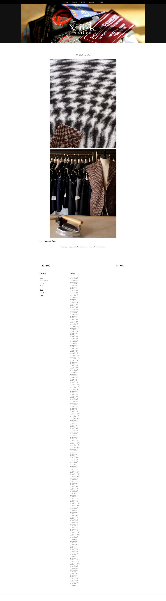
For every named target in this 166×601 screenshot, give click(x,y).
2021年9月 (74, 421)
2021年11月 (75, 416)
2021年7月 (74, 426)
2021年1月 (74, 440)
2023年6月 (74, 370)
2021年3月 (74, 435)
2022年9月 (74, 392)
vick (88, 55)
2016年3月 (74, 580)
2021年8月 (74, 423)
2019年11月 (75, 474)
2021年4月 (74, 433)
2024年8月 (74, 336)
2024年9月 (74, 334)
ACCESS (74, 2)
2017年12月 (75, 530)
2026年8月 (74, 278)
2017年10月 (75, 534)
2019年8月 (74, 481)
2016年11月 (75, 561)
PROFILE (91, 2)
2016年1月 (74, 585)
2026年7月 (74, 280)
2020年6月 (74, 457)
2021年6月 (74, 428)
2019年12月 (75, 472)
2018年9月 (74, 508)
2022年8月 (74, 394)
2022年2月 (74, 409)
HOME (66, 2)
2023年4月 (74, 375)
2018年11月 (75, 503)
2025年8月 (74, 307)
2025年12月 (75, 297)
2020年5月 (74, 459)
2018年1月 (74, 527)
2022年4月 (74, 404)
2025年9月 (74, 305)
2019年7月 (74, 484)
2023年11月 (75, 358)
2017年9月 (74, 537)
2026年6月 (74, 283)
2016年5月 (74, 576)
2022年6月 (74, 399)
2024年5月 (74, 343)
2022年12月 (75, 384)
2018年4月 (74, 520)
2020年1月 (74, 469)
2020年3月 (74, 464)
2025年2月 (74, 322)
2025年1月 (74, 324)
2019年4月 (74, 491)
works (82, 246)
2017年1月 (74, 556)
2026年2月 (74, 292)
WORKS (101, 2)
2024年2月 (74, 351)
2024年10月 (75, 331)
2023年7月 (74, 367)
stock (42, 283)
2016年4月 (74, 578)
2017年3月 (74, 551)
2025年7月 (74, 309)
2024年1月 (74, 353)
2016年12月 (75, 559)
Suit (41, 290)
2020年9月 (74, 450)
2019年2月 (74, 496)
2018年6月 (74, 515)
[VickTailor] (83, 34)
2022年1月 (74, 411)
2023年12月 (75, 355)
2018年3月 (74, 522)
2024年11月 (75, 329)
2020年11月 (75, 445)
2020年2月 (74, 467)
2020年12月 (75, 443)
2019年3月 (74, 493)
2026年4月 (74, 288)
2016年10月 (75, 564)
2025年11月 (75, 300)
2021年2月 (74, 438)
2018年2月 (74, 525)
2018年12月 (75, 501)
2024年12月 (75, 326)
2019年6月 (74, 486)
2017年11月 (75, 532)
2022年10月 (75, 389)
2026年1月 (74, 295)
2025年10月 (75, 302)
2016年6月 (74, 573)
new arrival (44, 280)
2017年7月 (74, 542)
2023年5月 (74, 372)
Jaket (42, 292)
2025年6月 (74, 312)
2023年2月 (74, 380)
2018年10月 (75, 505)
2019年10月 (75, 476)
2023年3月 (74, 377)
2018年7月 (74, 513)
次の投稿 (121, 265)
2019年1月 (74, 498)
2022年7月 (74, 397)
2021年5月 (74, 430)
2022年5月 (74, 401)
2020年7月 (74, 455)
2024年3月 (74, 348)
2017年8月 (74, 539)
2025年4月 (74, 317)
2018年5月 (74, 518)
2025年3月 (74, 319)
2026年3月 (74, 290)
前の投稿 (45, 265)
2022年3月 (74, 406)
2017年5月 (74, 547)
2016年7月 (74, 571)
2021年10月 (75, 418)
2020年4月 (74, 462)
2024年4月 (74, 346)
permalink (101, 246)
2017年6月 (74, 544)
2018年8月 (74, 510)
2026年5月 (74, 285)
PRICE (83, 2)
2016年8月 (74, 568)
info (41, 278)
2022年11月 (75, 387)
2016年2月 (74, 583)
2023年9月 (74, 363)
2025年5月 (74, 314)
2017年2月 (74, 554)
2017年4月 (74, 549)
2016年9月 (74, 566)
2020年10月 (75, 447)
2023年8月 (74, 365)
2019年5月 (74, 489)
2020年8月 (74, 452)
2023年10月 (75, 360)
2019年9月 (74, 479)
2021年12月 (75, 413)
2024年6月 (74, 341)
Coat (41, 295)
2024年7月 (74, 338)
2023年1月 (74, 382)
